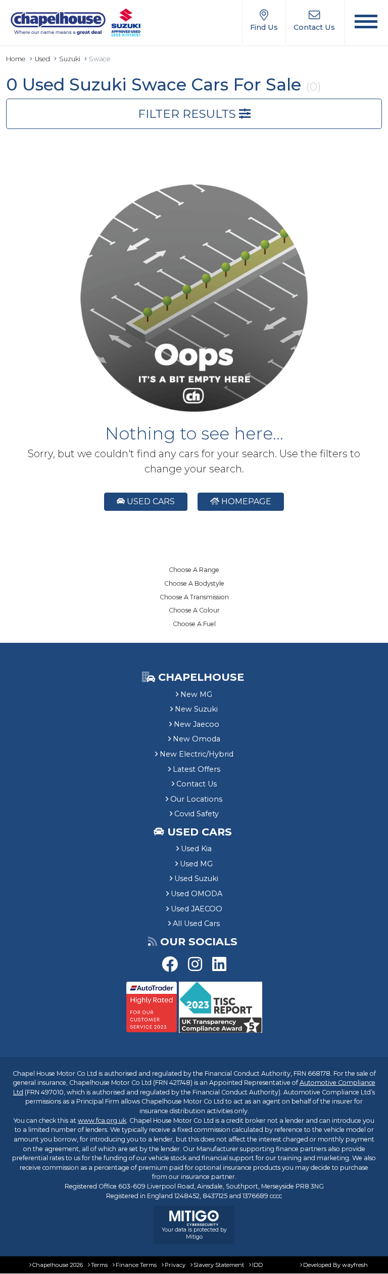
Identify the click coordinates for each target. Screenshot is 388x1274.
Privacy (175, 1264)
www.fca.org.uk (102, 1120)
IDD (257, 1264)
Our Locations (196, 799)
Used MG (196, 863)
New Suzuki (196, 709)
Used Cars (150, 501)
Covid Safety (196, 813)
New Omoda (196, 738)
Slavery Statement (218, 1264)
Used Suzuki (196, 878)
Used (42, 59)
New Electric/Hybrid (196, 754)
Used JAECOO (196, 908)
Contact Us (196, 783)
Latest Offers (196, 769)
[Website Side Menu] (366, 23)
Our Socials (198, 941)
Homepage (245, 501)
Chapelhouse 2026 (57, 1264)
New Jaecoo (196, 724)
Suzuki (69, 59)
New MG (196, 694)
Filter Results (188, 114)
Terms (99, 1264)
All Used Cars (196, 923)
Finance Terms (136, 1264)
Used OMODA (196, 893)
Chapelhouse (199, 677)
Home (16, 59)
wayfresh (355, 1264)
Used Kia (196, 848)
